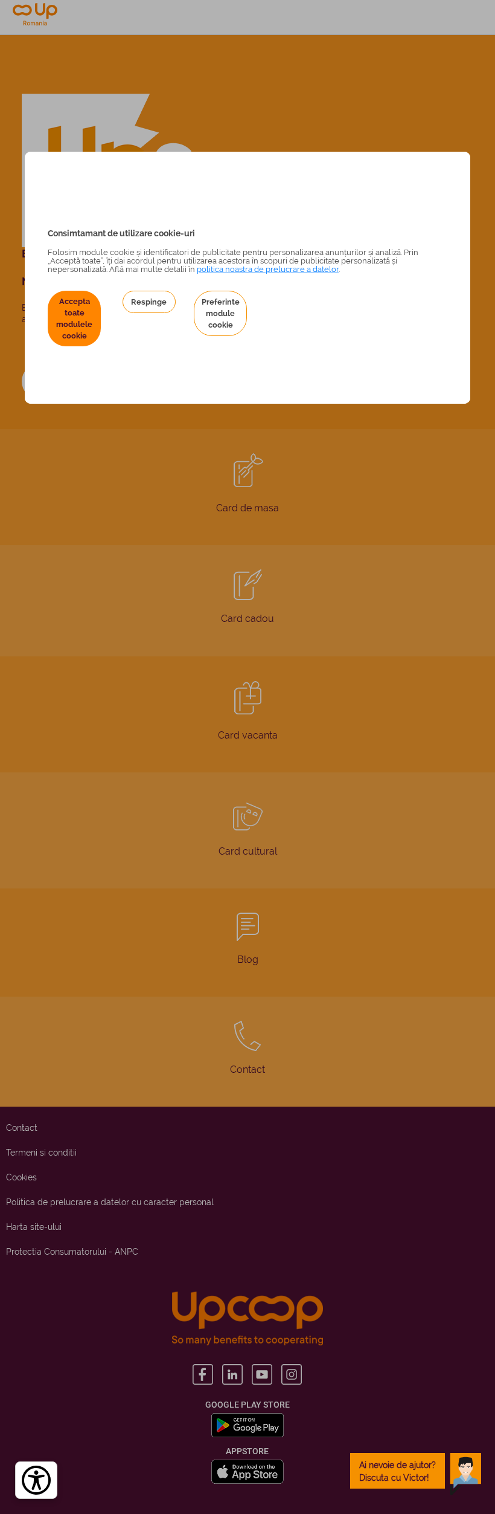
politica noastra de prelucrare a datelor (268, 269)
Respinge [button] (149, 301)
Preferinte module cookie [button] (221, 313)
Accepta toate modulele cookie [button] (74, 319)
